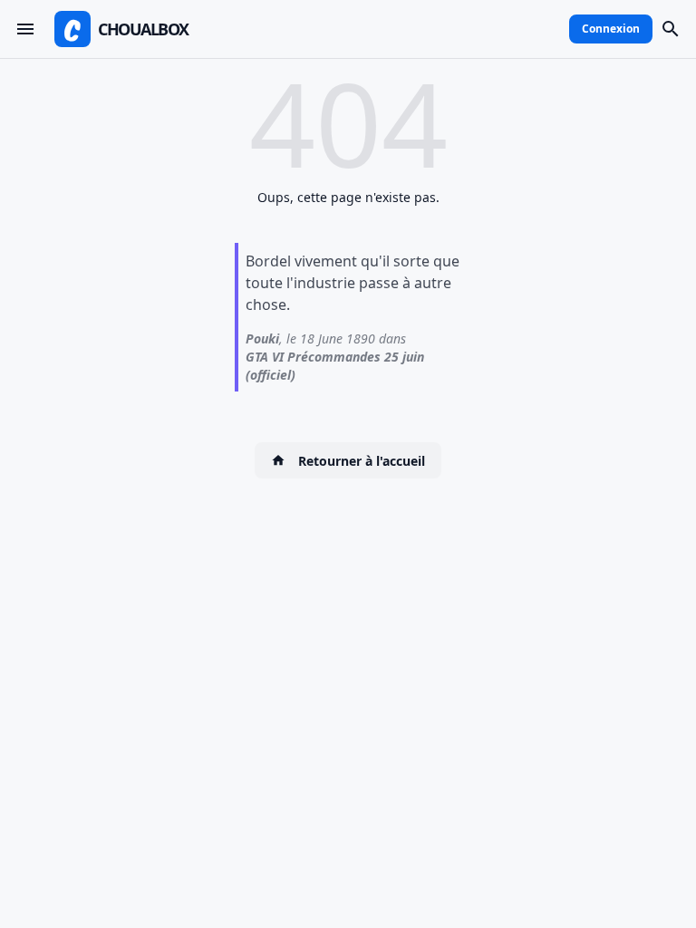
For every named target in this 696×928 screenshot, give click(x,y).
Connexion (611, 28)
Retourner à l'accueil (361, 460)
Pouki (262, 338)
